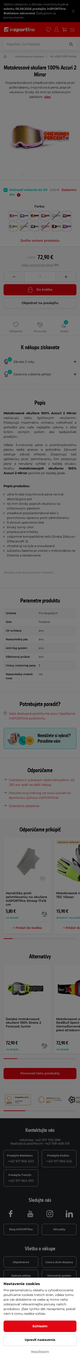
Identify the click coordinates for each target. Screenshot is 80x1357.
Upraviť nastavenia (40, 1340)
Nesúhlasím (40, 1351)
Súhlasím (40, 1326)
